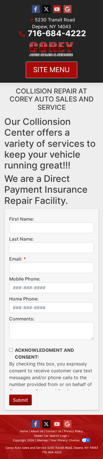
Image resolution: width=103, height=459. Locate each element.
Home (24, 431)
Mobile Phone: (24, 279)
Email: (15, 259)
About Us (37, 431)
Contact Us (53, 431)
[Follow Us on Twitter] (46, 9)
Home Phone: (24, 299)
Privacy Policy (73, 431)
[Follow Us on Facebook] (36, 9)
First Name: (21, 219)
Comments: (22, 319)
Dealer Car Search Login (51, 435)
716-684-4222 (57, 33)
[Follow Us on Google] (68, 9)
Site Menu (51, 70)
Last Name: (21, 239)
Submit (20, 400)
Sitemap (42, 440)
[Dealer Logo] (51, 49)
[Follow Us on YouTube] (57, 9)
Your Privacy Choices (65, 440)
